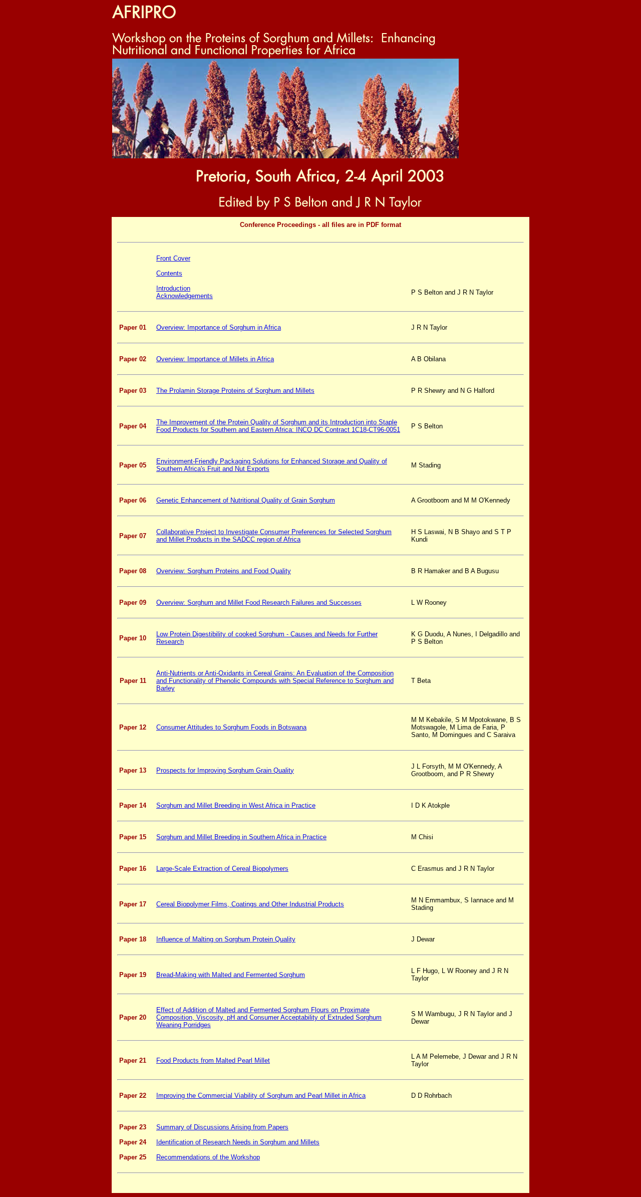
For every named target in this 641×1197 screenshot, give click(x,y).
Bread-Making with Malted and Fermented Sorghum (230, 975)
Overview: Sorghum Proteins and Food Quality (223, 571)
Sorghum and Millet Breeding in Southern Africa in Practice (241, 837)
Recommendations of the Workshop (208, 1157)
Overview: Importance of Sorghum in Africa (218, 327)
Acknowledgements (184, 296)
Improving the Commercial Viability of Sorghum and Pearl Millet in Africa (261, 1095)
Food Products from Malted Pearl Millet (213, 1060)
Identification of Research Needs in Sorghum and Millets (237, 1142)
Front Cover (173, 258)
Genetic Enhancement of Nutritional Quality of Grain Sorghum (245, 500)
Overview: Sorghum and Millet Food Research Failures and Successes (259, 602)
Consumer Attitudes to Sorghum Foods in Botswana (231, 727)
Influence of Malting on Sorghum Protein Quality (225, 939)
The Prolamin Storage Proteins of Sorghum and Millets (235, 390)
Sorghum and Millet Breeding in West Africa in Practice (235, 805)
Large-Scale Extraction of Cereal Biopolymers (222, 868)
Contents (169, 273)
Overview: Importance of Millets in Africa (215, 359)
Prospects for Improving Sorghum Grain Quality (225, 770)
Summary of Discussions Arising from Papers (222, 1127)
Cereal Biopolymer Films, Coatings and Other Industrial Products (250, 904)
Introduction (173, 288)
